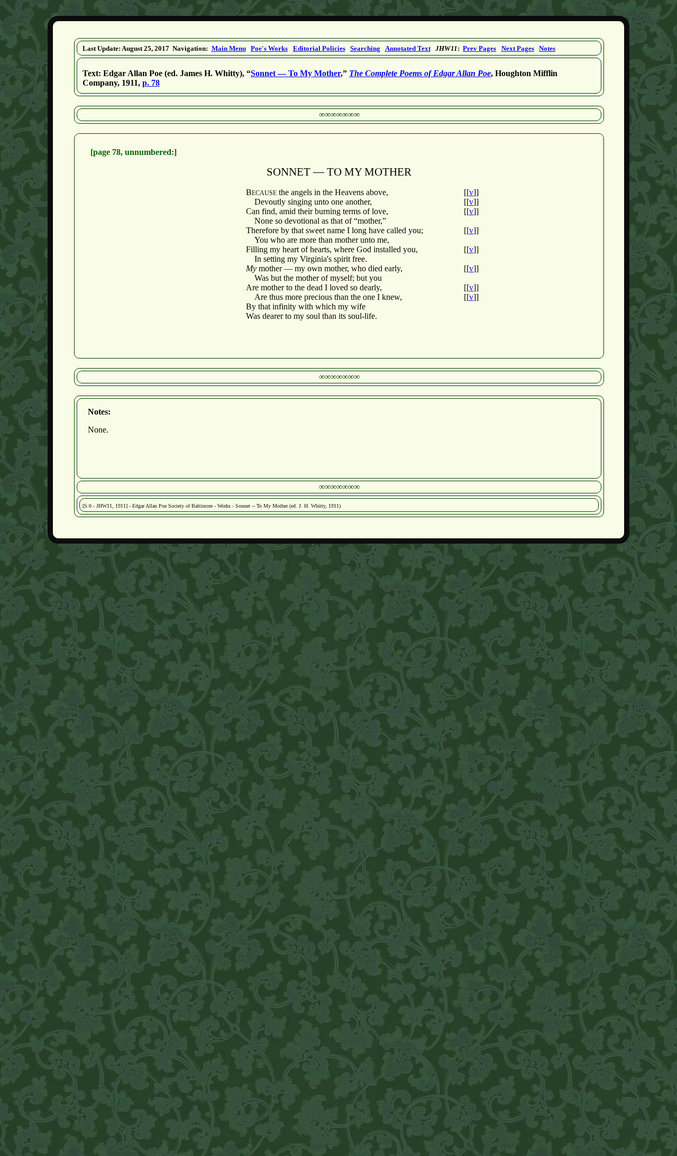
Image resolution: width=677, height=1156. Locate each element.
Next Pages (517, 48)
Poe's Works (269, 48)
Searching (365, 48)
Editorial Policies (319, 48)
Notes (547, 48)
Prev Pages (479, 48)
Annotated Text (408, 48)
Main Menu (229, 48)
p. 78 (151, 82)
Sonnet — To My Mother (296, 73)
